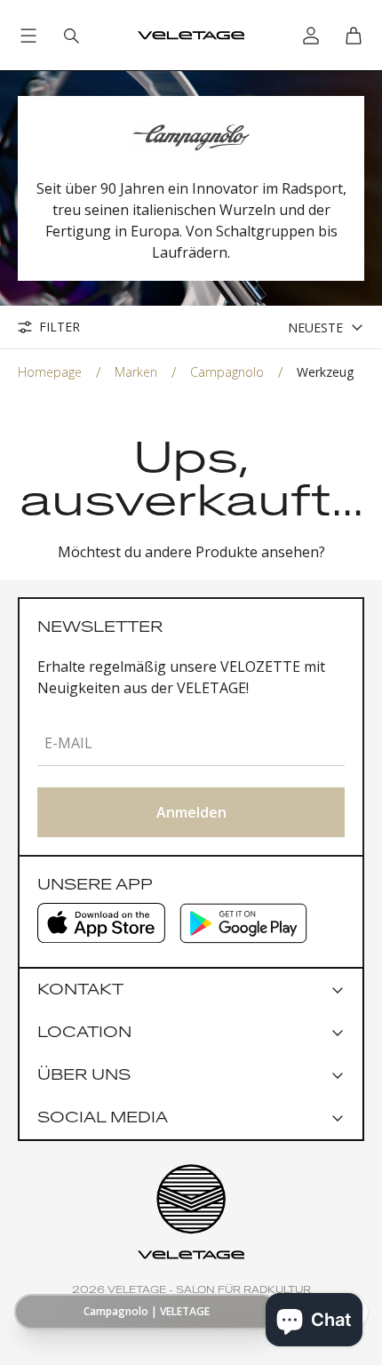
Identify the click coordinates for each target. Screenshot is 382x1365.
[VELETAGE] (191, 35)
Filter (59, 327)
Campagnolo (227, 371)
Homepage (50, 371)
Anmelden (191, 812)
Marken (136, 371)
